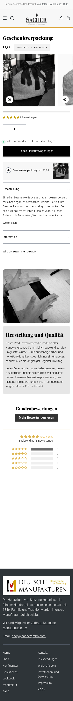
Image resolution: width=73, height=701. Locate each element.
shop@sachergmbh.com (29, 636)
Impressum (45, 683)
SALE (6, 691)
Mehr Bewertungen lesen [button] (36, 417)
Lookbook (9, 678)
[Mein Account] (59, 18)
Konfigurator (10, 665)
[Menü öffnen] (3, 18)
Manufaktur (10, 685)
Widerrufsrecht (47, 665)
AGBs (41, 689)
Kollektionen (10, 672)
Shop (6, 659)
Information (10, 237)
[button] (11, 117)
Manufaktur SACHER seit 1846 (52, 4)
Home (6, 652)
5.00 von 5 (46, 436)
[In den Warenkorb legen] (8, 170)
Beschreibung (11, 189)
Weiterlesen (10, 222)
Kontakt (43, 652)
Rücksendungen (47, 659)
